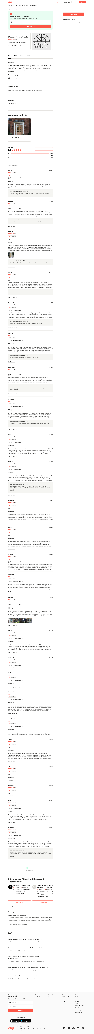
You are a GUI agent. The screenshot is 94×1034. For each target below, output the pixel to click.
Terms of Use (20, 1026)
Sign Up (82, 2)
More (27, 5)
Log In (75, 2)
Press (76, 1003)
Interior (10, 5)
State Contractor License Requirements (17, 915)
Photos (15, 55)
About (9, 55)
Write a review (44, 149)
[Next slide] (12, 906)
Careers (77, 1001)
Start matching (30, 26)
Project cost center (66, 999)
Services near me (39, 999)
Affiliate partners (79, 1012)
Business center (52, 999)
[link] (19, 890)
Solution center (66, 996)
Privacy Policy (27, 1026)
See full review (11, 226)
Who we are (78, 999)
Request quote (19, 902)
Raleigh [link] (15, 9)
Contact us (77, 1007)
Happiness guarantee (80, 1010)
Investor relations (79, 1005)
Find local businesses (40, 996)
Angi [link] (9, 9)
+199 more (21, 45)
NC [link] (12, 9)
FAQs (63, 1001)
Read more (11, 71)
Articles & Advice (33, 5)
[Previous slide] (9, 906)
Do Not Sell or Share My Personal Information (36, 1028)
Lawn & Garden (21, 5)
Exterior (15, 5)
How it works (78, 996)
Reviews (22, 55)
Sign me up (20, 1010)
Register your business (53, 996)
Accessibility (21, 1028)
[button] (19, 130)
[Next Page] (37, 868)
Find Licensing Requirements (14, 922)
